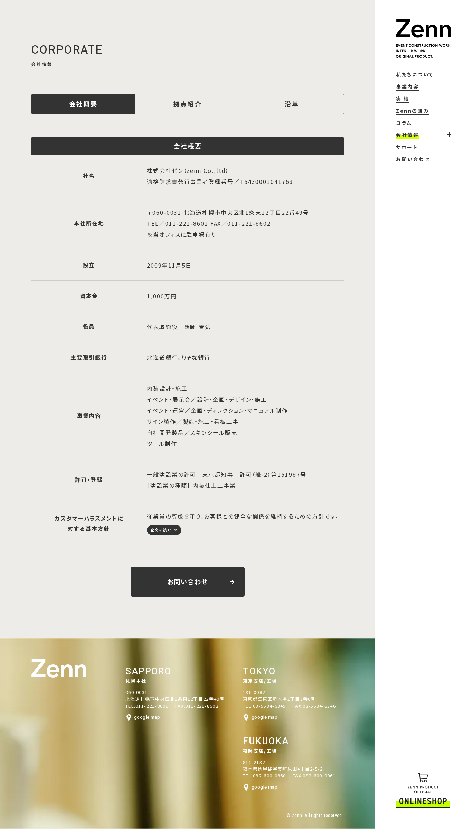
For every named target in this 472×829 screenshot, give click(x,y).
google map (147, 717)
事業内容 (407, 86)
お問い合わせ (413, 159)
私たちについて (415, 74)
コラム (404, 122)
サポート (407, 146)
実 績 (402, 98)
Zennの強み (412, 110)
